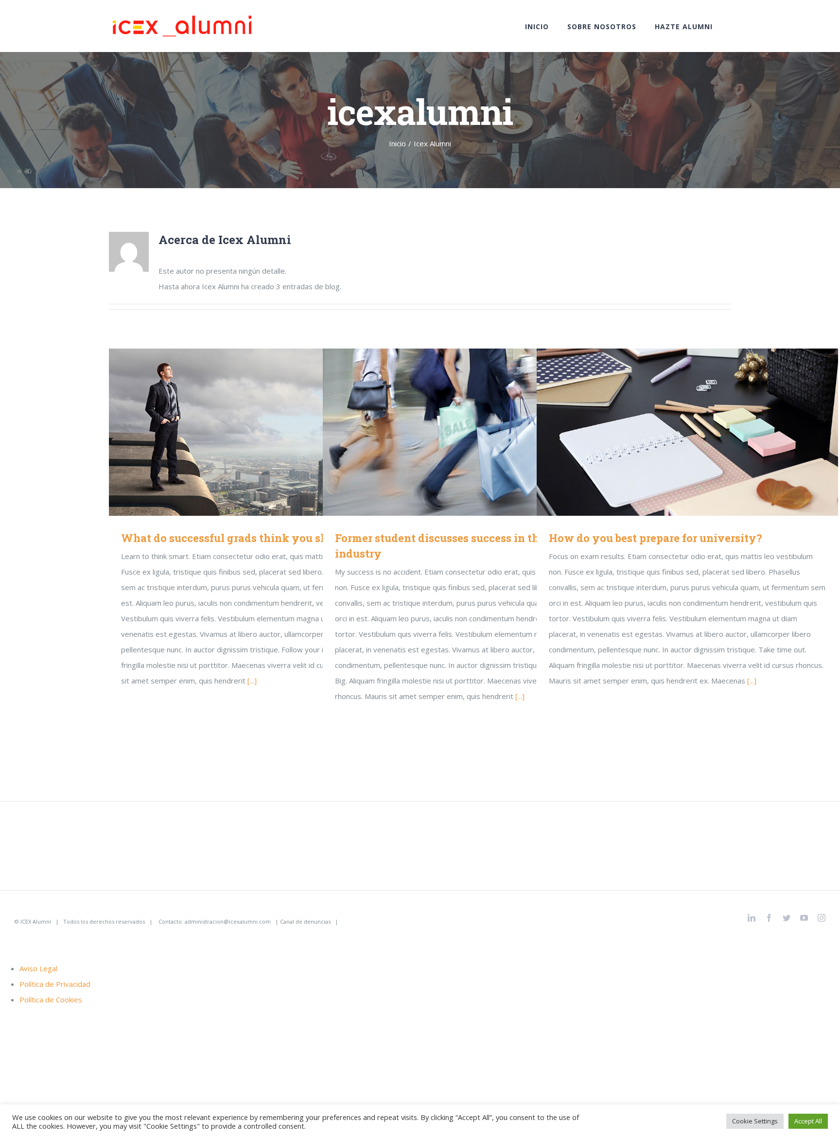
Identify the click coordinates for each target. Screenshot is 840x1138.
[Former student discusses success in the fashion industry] (473, 432)
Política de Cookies (50, 999)
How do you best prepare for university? (673, 432)
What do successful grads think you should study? (246, 432)
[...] (252, 680)
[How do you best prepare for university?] (687, 432)
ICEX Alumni (35, 921)
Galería (274, 432)
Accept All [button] (808, 1121)
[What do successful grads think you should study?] (259, 432)
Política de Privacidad (54, 984)
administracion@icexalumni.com (228, 921)
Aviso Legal (38, 968)
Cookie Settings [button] (755, 1121)
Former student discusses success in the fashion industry (460, 432)
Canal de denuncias (305, 921)
